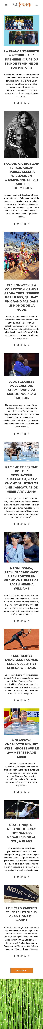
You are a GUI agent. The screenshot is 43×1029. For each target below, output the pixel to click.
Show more (21, 970)
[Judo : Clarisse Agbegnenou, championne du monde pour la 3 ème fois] (21, 364)
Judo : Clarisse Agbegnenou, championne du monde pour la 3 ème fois (21, 390)
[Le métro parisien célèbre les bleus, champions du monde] (21, 894)
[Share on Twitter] (18, 103)
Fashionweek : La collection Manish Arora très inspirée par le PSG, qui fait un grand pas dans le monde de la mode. (21, 297)
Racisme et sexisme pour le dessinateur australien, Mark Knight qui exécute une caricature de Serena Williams (21, 479)
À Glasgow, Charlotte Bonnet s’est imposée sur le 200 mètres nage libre (21, 748)
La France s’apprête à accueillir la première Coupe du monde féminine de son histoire (21, 59)
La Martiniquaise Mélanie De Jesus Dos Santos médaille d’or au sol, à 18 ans (21, 833)
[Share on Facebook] (15, 103)
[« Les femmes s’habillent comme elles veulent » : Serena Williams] (21, 639)
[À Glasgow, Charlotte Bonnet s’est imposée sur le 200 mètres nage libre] (21, 721)
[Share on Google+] (22, 103)
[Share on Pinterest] (28, 103)
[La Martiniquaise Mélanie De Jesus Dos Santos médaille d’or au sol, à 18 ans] (21, 809)
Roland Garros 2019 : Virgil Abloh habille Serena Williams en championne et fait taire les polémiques (21, 176)
